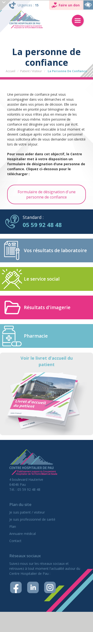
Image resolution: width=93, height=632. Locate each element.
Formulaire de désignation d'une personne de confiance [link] (47, 194)
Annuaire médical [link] (22, 533)
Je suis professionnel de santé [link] (32, 519)
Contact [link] (15, 540)
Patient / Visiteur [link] (31, 71)
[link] (88, 4)
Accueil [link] (10, 71)
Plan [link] (12, 526)
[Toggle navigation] (78, 21)
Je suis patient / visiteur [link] (27, 512)
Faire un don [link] (69, 5)
